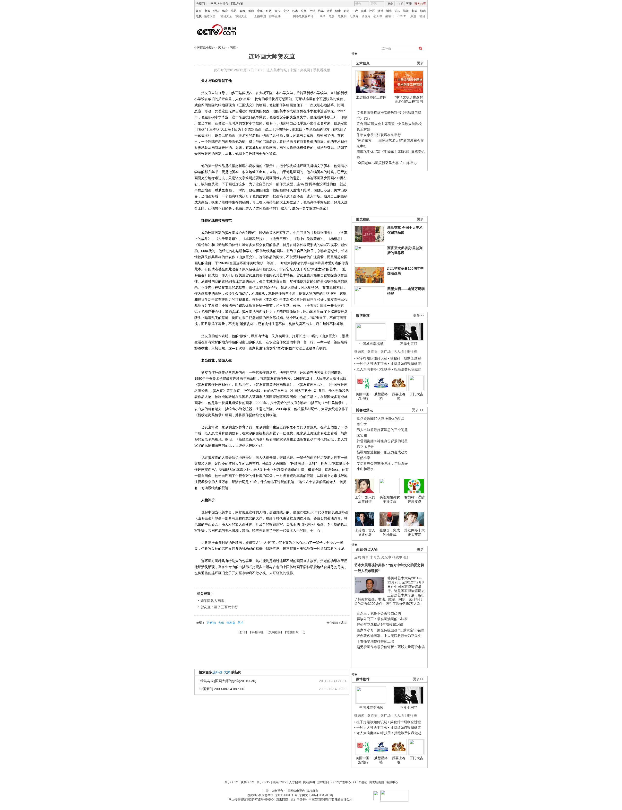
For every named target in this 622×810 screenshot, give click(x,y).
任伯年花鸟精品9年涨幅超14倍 (380, 624)
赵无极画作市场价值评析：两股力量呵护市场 (391, 647)
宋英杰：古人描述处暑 (365, 532)
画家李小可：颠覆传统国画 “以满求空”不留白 (391, 630)
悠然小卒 (363, 458)
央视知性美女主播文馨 (390, 499)
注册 (400, 4)
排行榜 (412, 351)
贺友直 (230, 623)
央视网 (200, 3)
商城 (363, 11)
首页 (199, 11)
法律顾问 (323, 782)
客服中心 (392, 782)
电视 (199, 16)
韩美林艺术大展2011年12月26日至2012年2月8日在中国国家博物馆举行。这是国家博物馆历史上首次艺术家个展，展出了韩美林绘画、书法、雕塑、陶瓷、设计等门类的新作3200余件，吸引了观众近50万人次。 (389, 591)
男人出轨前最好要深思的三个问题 (382, 430)
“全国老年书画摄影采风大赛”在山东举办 (387, 163)
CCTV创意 (360, 782)
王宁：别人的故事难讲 (365, 499)
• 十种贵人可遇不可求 (371, 364)
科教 (269, 11)
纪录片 (354, 16)
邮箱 (414, 11)
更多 (420, 63)
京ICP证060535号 (286, 795)
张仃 (406, 557)
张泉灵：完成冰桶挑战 (390, 532)
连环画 (211, 623)
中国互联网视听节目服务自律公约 (330, 799)
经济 (216, 11)
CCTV (401, 16)
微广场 (385, 351)
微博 (380, 11)
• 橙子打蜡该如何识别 (370, 358)
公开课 (377, 16)
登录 (390, 4)
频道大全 (210, 16)
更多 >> (418, 410)
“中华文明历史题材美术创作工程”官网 (409, 99)
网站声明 (309, 782)
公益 (304, 11)
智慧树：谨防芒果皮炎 (414, 499)
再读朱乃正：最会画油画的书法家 (382, 619)
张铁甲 (397, 557)
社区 (372, 11)
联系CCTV (247, 782)
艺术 (295, 11)
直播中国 (260, 16)
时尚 (346, 11)
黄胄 (365, 557)
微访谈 (359, 351)
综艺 (234, 11)
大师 (221, 623)
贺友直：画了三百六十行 (219, 607)
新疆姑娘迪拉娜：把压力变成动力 (382, 452)
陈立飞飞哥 (365, 447)
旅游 (329, 11)
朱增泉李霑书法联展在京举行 (379, 135)
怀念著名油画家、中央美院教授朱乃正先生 (389, 636)
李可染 (375, 557)
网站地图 (237, 3)
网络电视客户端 (303, 16)
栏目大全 (226, 16)
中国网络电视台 (218, 3)
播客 (388, 16)
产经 (312, 11)
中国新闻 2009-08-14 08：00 (221, 689)
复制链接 (275, 632)
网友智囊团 (376, 782)
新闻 (207, 11)
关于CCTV (231, 782)
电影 (332, 16)
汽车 (321, 11)
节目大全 (241, 16)
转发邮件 (292, 632)
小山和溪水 (365, 469)
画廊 (233, 47)
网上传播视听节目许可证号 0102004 (252, 799)
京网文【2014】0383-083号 (316, 795)
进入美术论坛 (277, 70)
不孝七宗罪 (408, 344)
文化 (286, 11)
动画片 (366, 16)
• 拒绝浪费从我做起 (406, 369)
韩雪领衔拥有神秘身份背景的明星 (382, 441)
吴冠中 (386, 557)
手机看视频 (321, 70)
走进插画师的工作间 (371, 97)
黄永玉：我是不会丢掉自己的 (379, 613)
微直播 (372, 351)
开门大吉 (416, 394)
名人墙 (399, 351)
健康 (338, 11)
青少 (277, 11)
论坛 (397, 11)
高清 (323, 16)
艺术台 (222, 47)
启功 (357, 557)
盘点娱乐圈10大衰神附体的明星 (381, 419)
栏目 (422, 16)
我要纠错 (257, 632)
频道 (413, 16)
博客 (389, 11)
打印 (243, 632)
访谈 (406, 11)
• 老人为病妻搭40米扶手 (372, 369)
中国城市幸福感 (371, 344)
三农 (355, 11)
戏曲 (251, 11)
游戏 (423, 11)
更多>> (418, 315)
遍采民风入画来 (212, 601)
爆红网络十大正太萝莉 (414, 532)
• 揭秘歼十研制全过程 (404, 358)
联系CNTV (280, 782)
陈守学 (362, 424)
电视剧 (342, 16)
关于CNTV (263, 782)
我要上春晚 (399, 396)
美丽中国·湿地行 (363, 396)
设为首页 (420, 3)
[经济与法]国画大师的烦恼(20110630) (227, 681)
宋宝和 (362, 435)
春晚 (242, 11)
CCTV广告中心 (341, 782)
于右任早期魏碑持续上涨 (375, 641)
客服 (409, 3)
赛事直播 (275, 16)
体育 (225, 11)
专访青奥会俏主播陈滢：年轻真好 (382, 463)
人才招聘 (295, 782)
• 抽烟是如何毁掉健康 (404, 364)
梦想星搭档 (381, 396)
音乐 (260, 11)
